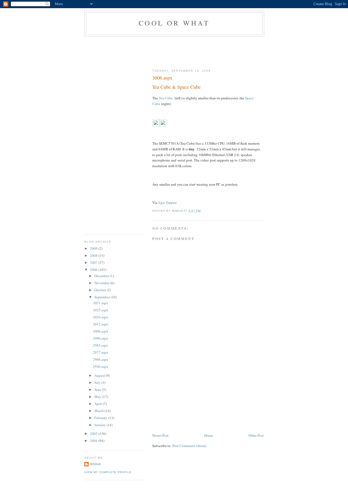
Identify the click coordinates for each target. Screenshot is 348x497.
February (101, 417)
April (98, 403)
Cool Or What (174, 22)
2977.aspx (100, 352)
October (100, 289)
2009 (94, 248)
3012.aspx (100, 324)
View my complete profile (108, 472)
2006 (94, 269)
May (98, 396)
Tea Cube (166, 98)
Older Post (256, 435)
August (100, 375)
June (98, 389)
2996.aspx (100, 338)
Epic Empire (168, 202)
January (100, 424)
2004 (94, 440)
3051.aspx (100, 302)
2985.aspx (100, 345)
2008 (94, 255)
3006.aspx (100, 331)
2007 (94, 262)
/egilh (95, 464)
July (97, 382)
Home (208, 435)
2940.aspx (100, 366)
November (102, 282)
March (99, 410)
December (102, 275)
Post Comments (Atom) (189, 445)
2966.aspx (100, 359)
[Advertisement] (183, 51)
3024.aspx (100, 317)
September (102, 297)
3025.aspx (100, 310)
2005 (94, 433)
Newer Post (160, 435)
